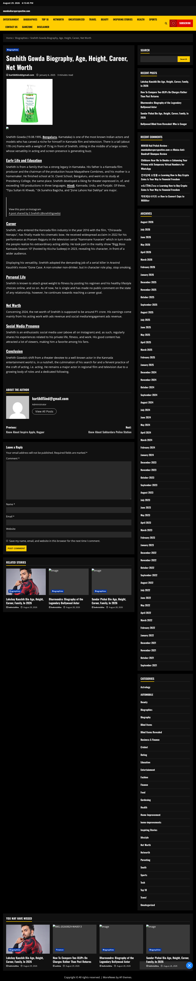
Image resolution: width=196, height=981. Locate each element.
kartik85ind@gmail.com (21, 74)
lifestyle (145, 837)
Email (10, 516)
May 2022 (145, 605)
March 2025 (146, 349)
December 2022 (148, 553)
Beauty (104, 19)
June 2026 (146, 237)
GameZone (27, 27)
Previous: (25, 429)
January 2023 (147, 545)
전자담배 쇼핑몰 (149, 175)
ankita (58, 966)
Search (145, 50)
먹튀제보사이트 (149, 196)
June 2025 (146, 327)
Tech (143, 882)
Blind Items (146, 725)
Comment (13, 458)
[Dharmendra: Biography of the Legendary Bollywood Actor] (69, 582)
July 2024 (145, 410)
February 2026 (148, 267)
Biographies (30, 19)
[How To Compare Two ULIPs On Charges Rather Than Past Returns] (74, 939)
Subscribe (185, 23)
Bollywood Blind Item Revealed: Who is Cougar (164, 124)
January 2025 (147, 365)
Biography (146, 717)
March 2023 (146, 530)
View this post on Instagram (25, 209)
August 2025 (147, 312)
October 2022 (147, 567)
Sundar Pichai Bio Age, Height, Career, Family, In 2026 (109, 601)
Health (141, 19)
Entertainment (11, 19)
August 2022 (147, 582)
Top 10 (45, 19)
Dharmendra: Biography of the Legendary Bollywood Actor (66, 601)
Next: (109, 429)
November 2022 (148, 560)
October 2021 (147, 658)
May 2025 (145, 335)
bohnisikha (13, 607)
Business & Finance (150, 739)
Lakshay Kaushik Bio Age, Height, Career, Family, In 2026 (24, 601)
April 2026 (146, 252)
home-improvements (151, 822)
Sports (153, 19)
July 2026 (145, 229)
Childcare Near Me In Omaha (155, 160)
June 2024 (146, 417)
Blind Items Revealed (151, 732)
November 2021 (148, 650)
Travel (92, 19)
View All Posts (44, 411)
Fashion (144, 777)
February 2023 (148, 537)
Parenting (145, 860)
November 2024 (148, 380)
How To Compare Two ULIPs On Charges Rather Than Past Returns (72, 960)
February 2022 (148, 628)
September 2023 (149, 485)
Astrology (145, 687)
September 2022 (149, 575)
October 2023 (147, 477)
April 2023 (146, 522)
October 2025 (147, 297)
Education (145, 762)
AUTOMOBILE (147, 694)
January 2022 (147, 635)
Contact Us (11, 27)
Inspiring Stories (122, 19)
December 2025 (148, 282)
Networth (58, 19)
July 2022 (145, 590)
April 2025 (146, 342)
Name (10, 504)
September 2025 (149, 304)
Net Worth (146, 845)
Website (10, 529)
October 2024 (147, 387)
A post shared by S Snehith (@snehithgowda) (34, 213)
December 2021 (148, 643)
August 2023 (147, 492)
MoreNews (109, 977)
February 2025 (148, 357)
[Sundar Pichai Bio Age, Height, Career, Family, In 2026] (111, 582)
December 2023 (148, 462)
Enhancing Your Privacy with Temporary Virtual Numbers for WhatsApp (164, 164)
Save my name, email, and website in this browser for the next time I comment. (54, 541)
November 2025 (148, 289)
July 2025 (145, 320)
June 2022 (146, 598)
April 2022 (146, 613)
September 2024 (149, 395)
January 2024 (147, 455)
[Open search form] (166, 23)
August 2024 (147, 402)
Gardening (146, 800)
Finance (144, 785)
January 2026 (147, 274)
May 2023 (145, 515)
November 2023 (148, 470)
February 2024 (148, 447)
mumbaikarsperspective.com (16, 11)
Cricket (144, 747)
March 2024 (146, 440)
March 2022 (146, 620)
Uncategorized (76, 19)
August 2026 (147, 222)
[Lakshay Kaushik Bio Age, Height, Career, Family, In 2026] (26, 582)
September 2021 (149, 665)
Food (143, 792)
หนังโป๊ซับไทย (148, 185)
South (143, 867)
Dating (144, 755)
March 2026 (146, 259)
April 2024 (146, 432)
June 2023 (146, 507)
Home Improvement (150, 815)
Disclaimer (43, 27)
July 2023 (145, 500)
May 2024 (145, 425)
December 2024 (148, 372)
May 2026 (145, 244)
